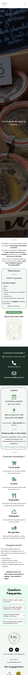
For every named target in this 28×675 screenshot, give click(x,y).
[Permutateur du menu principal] (25, 4)
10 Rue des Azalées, (9, 654)
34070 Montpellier (20, 654)
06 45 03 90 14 (14, 659)
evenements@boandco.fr (14, 662)
